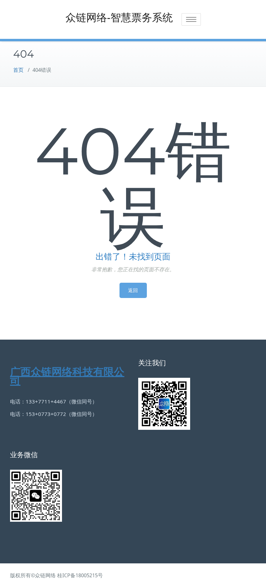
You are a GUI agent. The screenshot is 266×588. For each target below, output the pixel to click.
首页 (18, 70)
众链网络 (45, 575)
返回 (133, 290)
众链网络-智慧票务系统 (119, 17)
